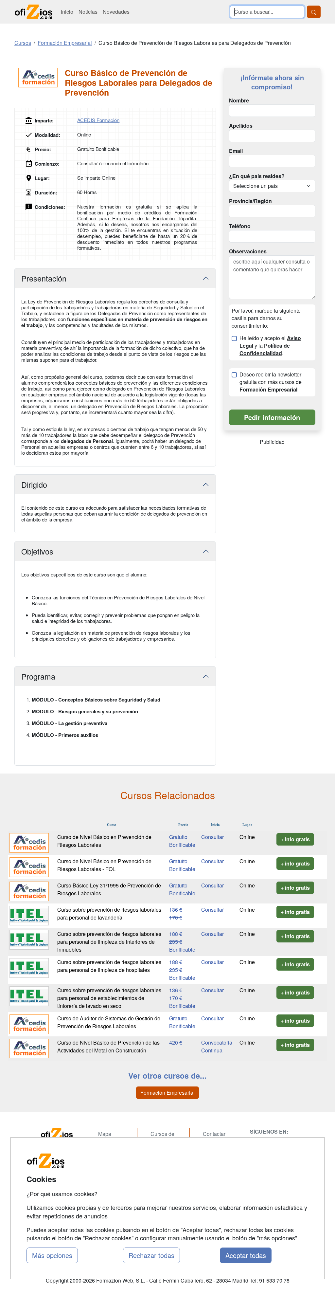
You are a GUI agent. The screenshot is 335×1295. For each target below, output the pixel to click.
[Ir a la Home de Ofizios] (63, 1134)
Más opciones (52, 1255)
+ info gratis (295, 839)
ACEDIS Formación (98, 120)
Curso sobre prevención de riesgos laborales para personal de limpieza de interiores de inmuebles (109, 941)
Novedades (116, 11)
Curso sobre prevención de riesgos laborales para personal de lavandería (109, 913)
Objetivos (37, 551)
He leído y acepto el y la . (270, 346)
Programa (38, 676)
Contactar (214, 1134)
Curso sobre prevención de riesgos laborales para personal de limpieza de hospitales (109, 966)
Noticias (88, 11)
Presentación (43, 278)
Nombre (239, 100)
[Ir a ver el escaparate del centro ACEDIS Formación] (39, 77)
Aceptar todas (245, 1255)
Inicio (67, 11)
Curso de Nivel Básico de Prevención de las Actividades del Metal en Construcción (108, 1046)
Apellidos (241, 125)
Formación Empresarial (167, 1092)
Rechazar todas (151, 1255)
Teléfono (240, 226)
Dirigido (34, 484)
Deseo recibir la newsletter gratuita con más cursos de (270, 382)
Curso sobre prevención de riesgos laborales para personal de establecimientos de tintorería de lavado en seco (109, 998)
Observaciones (248, 251)
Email (236, 151)
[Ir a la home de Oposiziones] (33, 12)
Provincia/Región (250, 201)
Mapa (104, 1134)
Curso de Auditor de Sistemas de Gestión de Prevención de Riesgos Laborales (108, 1022)
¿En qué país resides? (257, 176)
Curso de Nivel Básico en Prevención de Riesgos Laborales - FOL (104, 865)
